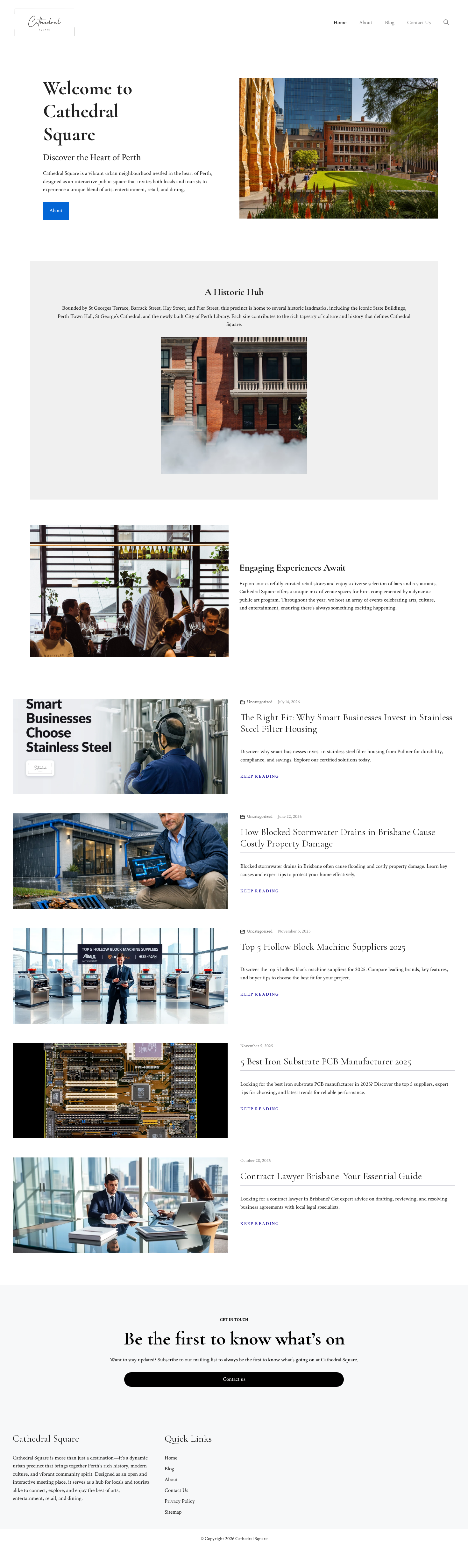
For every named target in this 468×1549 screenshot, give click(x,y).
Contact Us (419, 22)
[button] (446, 22)
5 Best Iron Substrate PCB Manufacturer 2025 (325, 1061)
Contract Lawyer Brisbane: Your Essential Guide (331, 1176)
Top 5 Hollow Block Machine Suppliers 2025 (323, 947)
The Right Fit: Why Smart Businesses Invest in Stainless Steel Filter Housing (346, 723)
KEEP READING (259, 776)
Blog (389, 22)
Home (340, 22)
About (365, 22)
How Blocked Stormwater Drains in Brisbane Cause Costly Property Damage (337, 837)
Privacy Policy (180, 1501)
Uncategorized (260, 702)
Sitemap (173, 1512)
